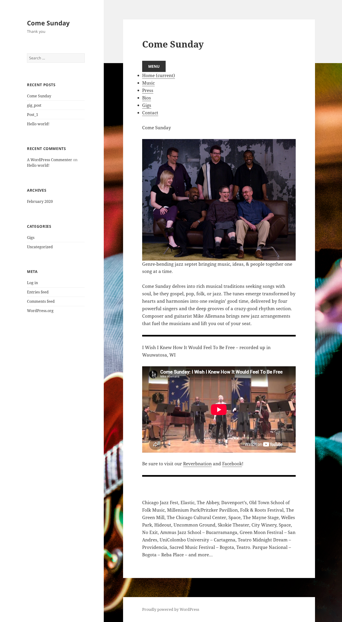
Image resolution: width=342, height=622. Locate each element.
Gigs (30, 237)
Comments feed (41, 301)
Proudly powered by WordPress (170, 609)
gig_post (34, 105)
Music (148, 83)
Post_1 (32, 114)
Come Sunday (48, 23)
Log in (32, 282)
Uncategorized (40, 246)
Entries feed (38, 292)
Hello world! (38, 123)
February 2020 (40, 201)
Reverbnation (197, 464)
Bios (146, 98)
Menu (154, 66)
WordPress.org (40, 310)
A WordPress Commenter (49, 159)
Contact (150, 113)
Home (158, 75)
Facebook (232, 464)
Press (147, 90)
